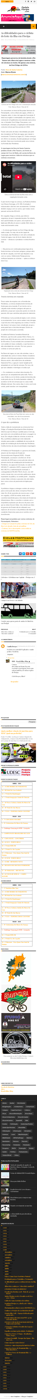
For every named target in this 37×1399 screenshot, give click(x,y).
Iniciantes (27, 1131)
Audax (12, 1103)
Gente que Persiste (8, 1127)
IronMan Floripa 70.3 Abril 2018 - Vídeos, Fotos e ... (19, 1304)
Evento (4, 1124)
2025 (5, 1230)
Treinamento (23, 1152)
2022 (5, 1239)
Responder (10, 654)
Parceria (24, 1141)
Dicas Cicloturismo (8, 1117)
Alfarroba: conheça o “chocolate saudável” (19, 1286)
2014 (5, 1375)
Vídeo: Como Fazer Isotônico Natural (17, 1276)
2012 (5, 1380)
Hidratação (6, 1131)
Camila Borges (12, 646)
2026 (5, 1228)
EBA (26, 1120)
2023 (5, 1236)
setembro (8, 1260)
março (7, 1358)
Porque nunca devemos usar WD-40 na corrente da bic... (18, 1318)
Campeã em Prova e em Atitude (12, 600)
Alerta (4, 1103)
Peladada (26, 1145)
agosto (7, 1263)
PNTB (14, 1148)
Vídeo (16, 1155)
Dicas (4, 1113)
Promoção (22, 1148)
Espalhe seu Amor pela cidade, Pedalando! (19, 1331)
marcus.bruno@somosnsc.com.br (14, 74)
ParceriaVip (6, 1145)
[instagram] (28, 2)
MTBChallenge (18, 1138)
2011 (5, 1383)
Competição (30, 1106)
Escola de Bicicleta (7, 1087)
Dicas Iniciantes (7, 1120)
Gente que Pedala (27, 1124)
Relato (31, 1148)
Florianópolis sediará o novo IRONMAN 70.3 (20, 1308)
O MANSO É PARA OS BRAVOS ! (15, 1289)
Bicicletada (21, 1103)
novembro (8, 1255)
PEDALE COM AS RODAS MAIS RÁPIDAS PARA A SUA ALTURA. (19, 1323)
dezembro (8, 1252)
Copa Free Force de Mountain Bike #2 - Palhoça (18, 1353)
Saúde (4, 1152)
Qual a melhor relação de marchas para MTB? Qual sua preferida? (17, 732)
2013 (5, 1378)
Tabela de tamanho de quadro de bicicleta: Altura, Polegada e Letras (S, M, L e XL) (22, 1167)
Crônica (27, 1110)
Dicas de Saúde (23, 1117)
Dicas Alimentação (15, 1113)
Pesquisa (5, 1148)
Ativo (3, 1089)
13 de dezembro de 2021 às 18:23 (26, 646)
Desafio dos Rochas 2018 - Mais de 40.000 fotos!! (19, 1292)
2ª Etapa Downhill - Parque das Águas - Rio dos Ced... (19, 1339)
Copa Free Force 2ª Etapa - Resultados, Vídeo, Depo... (18, 1334)
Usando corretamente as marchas (21, 1206)
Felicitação (14, 1124)
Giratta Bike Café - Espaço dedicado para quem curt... (19, 1314)
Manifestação (23, 1134)
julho (7, 1266)
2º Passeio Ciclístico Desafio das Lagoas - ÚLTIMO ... (19, 1327)
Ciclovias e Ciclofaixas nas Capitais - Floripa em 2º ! (18, 578)
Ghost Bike (21, 1127)
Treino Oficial (6, 1155)
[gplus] (34, 2)
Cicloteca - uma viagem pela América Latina (20, 1345)
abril (7, 1274)
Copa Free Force (16, 1110)
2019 (5, 1247)
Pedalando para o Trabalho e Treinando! (19, 1279)
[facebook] (25, 2)
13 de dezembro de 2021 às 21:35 (26, 663)
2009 (5, 1389)
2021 (5, 1241)
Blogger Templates (27, 1396)
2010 (5, 1386)
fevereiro (8, 1360)
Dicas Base (28, 1113)
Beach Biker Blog (7, 1091)
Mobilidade (6, 1138)
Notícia (31, 40)
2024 (5, 1233)
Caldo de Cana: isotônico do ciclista (17, 1301)
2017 (5, 1367)
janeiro (7, 1363)
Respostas (11, 658)
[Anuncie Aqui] (17, 21)
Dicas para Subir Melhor (18, 1181)
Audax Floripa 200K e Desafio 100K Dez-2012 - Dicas (19, 1297)
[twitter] (31, 2)
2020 (5, 1244)
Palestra (15, 1141)
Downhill (19, 1120)
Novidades (6, 1141)
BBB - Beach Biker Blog (20, 661)
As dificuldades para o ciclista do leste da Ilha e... (20, 1283)
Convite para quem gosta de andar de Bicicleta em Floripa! (17, 622)
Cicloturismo (18, 1106)
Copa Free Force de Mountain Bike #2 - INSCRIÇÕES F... (18, 1349)
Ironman (5, 1134)
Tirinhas (13, 1152)
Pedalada (16, 1145)
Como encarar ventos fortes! (14, 1343)
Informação (17, 1131)
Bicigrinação (6, 1106)
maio (7, 1271)
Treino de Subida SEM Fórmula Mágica (22, 1173)
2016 (5, 1369)
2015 (5, 1372)
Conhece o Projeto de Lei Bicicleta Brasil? (19, 1311)
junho (7, 1268)
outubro (8, 1258)
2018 (5, 1250)
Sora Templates (15, 1396)
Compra (5, 1110)
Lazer (13, 1134)
